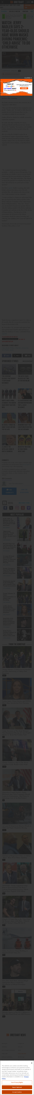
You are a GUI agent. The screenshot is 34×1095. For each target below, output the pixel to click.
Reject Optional (17, 1087)
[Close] (32, 1063)
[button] (17, 547)
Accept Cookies (17, 1092)
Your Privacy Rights (17, 1082)
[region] (17, 1077)
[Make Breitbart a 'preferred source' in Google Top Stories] (16, 86)
